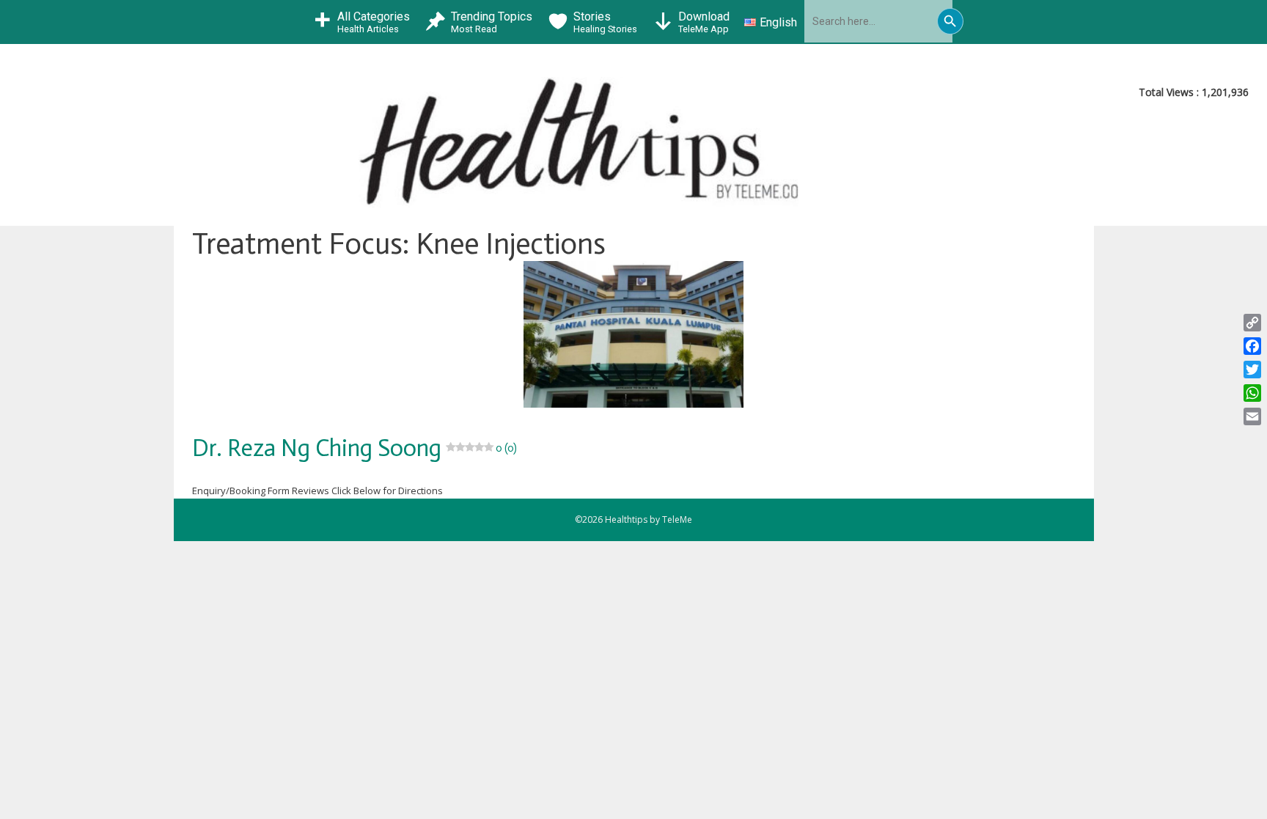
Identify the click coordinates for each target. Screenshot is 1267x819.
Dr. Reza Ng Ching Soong (354, 448)
